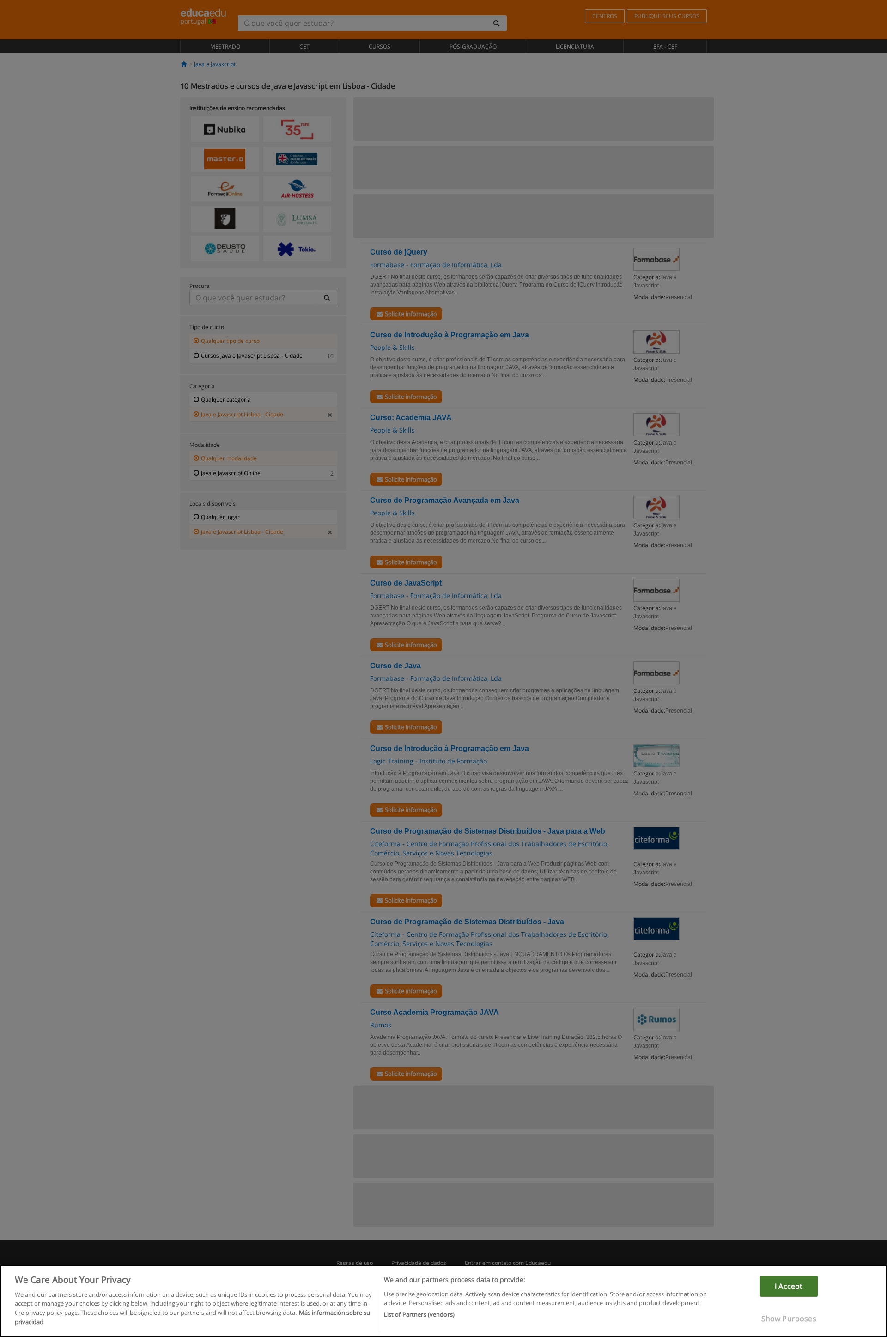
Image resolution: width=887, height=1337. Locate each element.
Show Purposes (788, 1318)
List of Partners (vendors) (419, 1314)
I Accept (788, 1286)
